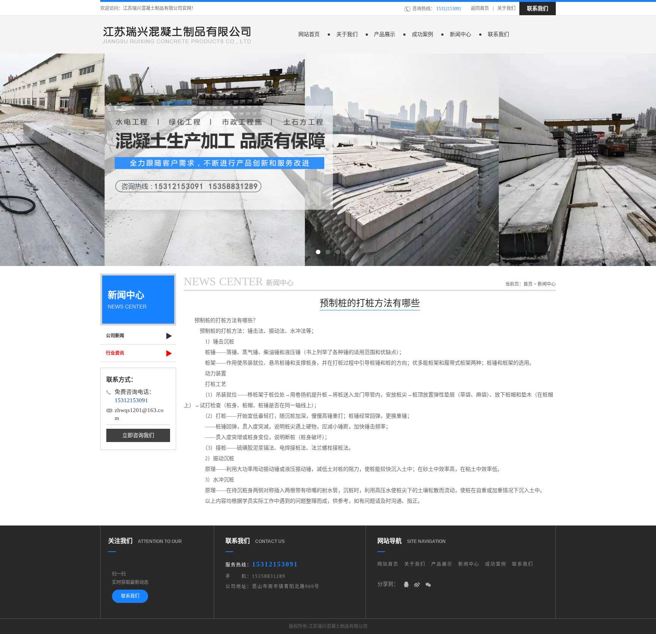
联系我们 (537, 8)
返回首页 (480, 8)
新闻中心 (464, 34)
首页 (528, 284)
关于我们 (506, 8)
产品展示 (389, 34)
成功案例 (427, 34)
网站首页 (313, 34)
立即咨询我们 (138, 435)
